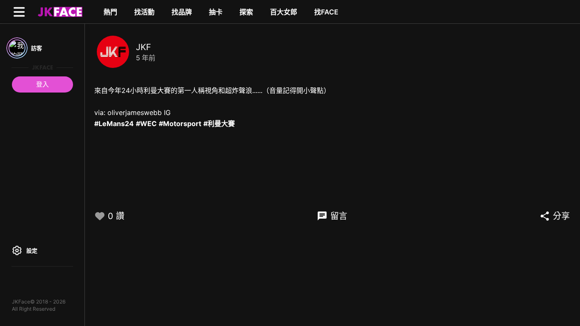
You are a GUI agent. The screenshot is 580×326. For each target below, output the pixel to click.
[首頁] (59, 11)
